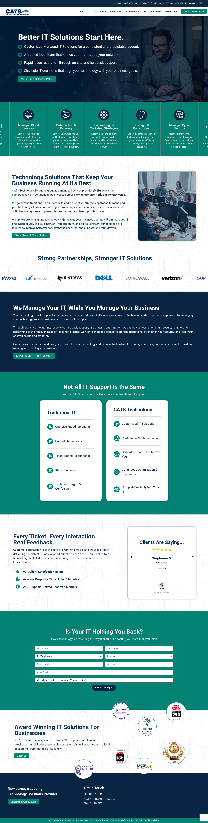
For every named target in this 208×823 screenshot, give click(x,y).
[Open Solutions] (106, 11)
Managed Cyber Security (141, 127)
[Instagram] (90, 794)
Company (110, 660)
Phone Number (42, 660)
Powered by (158, 593)
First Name (40, 645)
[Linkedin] (101, 794)
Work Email (40, 668)
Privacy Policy (153, 820)
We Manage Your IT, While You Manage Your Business (86, 307)
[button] (1, 127)
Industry (109, 653)
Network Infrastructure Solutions (179, 128)
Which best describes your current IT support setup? (60, 677)
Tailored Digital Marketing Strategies (66, 127)
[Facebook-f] (85, 794)
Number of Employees (45, 653)
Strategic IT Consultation (104, 127)
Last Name (110, 645)
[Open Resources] (138, 11)
